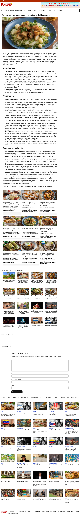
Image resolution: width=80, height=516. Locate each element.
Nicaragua (12, 334)
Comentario (14, 359)
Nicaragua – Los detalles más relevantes (9, 281)
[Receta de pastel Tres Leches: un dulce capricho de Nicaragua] (12, 195)
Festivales (3, 498)
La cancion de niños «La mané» (72, 464)
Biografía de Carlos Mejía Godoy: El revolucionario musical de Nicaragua (51, 311)
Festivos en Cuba (5, 499)
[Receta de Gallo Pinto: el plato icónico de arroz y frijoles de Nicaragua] (30, 246)
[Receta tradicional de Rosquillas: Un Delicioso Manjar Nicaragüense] (30, 195)
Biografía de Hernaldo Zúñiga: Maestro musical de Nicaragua (37, 311)
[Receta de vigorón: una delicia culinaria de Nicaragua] (30, 221)
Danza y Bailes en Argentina (7, 448)
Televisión (3, 428)
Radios (50, 480)
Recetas (66, 411)
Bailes (2, 446)
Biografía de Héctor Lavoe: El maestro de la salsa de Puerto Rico (56, 466)
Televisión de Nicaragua (37, 325)
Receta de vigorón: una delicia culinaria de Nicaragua (30, 229)
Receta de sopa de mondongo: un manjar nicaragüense (11, 229)
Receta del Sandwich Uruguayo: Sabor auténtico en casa (39, 431)
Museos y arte (20, 428)
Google (24, 268)
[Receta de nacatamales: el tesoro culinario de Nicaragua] (12, 246)
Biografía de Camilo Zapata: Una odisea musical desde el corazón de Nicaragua (9, 311)
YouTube (32, 268)
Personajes (70, 428)
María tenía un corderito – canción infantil (7, 465)
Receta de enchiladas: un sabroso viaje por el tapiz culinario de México (70, 414)
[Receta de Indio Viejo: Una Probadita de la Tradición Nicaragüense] (48, 221)
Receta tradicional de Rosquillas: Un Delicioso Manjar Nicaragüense (30, 204)
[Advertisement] (69, 34)
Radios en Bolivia (21, 499)
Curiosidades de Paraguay (55, 499)
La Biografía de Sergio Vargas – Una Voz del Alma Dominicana (24, 466)
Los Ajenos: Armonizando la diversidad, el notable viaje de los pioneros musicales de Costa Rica (71, 431)
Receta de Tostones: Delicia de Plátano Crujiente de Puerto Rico (72, 483)
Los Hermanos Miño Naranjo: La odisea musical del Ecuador (40, 500)
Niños (2, 463)
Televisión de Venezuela (6, 429)
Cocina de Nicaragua (5, 334)
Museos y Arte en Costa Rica (23, 429)
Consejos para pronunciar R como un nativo (55, 413)
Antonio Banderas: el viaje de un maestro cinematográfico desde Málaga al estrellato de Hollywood (39, 483)
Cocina (2, 411)
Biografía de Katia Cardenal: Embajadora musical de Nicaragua (8, 326)
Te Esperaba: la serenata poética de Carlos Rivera (38, 413)
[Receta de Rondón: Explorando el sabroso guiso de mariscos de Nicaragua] (48, 195)
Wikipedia (28, 268)
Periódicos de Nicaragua (51, 325)
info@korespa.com (5, 0)
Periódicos (19, 411)
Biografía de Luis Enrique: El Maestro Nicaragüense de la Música (23, 327)
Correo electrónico (16, 379)
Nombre (13, 373)
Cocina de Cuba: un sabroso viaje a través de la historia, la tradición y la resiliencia (8, 414)
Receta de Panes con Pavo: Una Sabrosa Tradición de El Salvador (71, 501)
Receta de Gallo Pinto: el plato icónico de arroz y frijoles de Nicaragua (30, 255)
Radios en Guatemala (54, 481)
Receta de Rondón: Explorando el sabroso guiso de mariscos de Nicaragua (48, 204)
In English (14, 0)
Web (12, 385)
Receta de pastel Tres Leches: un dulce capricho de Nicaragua (11, 203)
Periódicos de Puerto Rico (55, 429)
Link (9, 186)
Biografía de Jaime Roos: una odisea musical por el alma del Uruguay (24, 449)
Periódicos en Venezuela (54, 448)
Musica (34, 411)
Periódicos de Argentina (22, 413)
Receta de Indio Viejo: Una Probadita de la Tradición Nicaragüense (47, 230)
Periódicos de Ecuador (38, 448)
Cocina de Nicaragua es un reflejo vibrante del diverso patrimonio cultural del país (47, 255)
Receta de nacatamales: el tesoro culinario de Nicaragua (11, 254)
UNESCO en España (5, 481)
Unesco (2, 480)
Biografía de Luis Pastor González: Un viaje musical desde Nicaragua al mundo (23, 311)
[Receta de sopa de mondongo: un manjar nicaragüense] (12, 221)
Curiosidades (51, 411)
